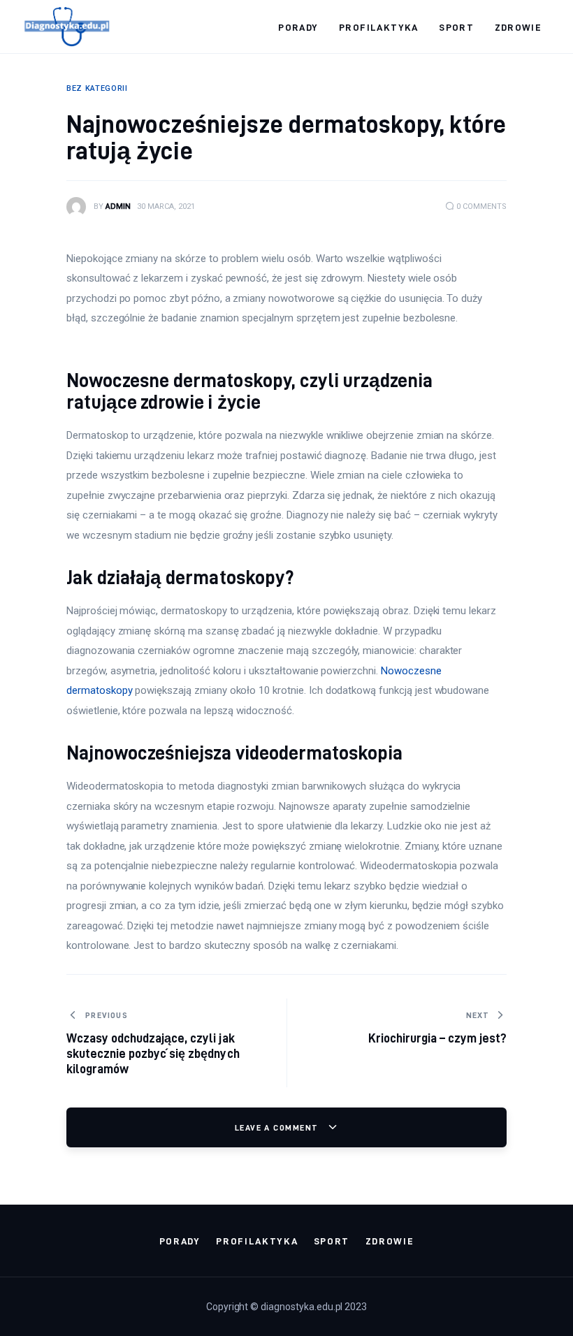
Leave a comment (278, 1127)
